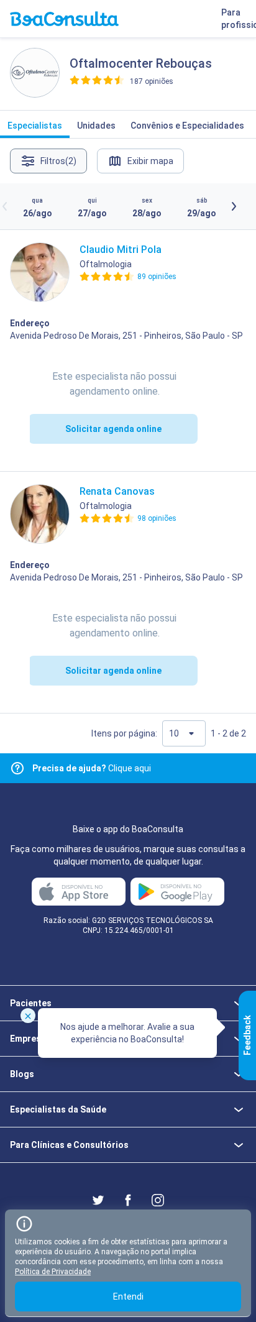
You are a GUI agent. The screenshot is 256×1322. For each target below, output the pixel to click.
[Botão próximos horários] (233, 206)
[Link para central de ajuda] (17, 768)
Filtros (58, 161)
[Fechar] (28, 1015)
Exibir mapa (150, 161)
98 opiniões (156, 518)
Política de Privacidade (53, 1271)
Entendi (128, 1296)
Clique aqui (91, 768)
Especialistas (34, 126)
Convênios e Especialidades (187, 126)
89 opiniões (156, 276)
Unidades (96, 126)
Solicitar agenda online (113, 429)
